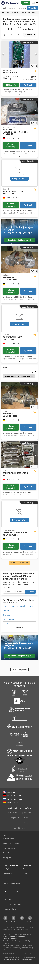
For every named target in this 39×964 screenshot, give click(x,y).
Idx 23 (5, 624)
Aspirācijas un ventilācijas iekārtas (19, 376)
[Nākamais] (36, 54)
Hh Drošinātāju (9, 619)
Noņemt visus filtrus (13, 35)
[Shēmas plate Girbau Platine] (19, 54)
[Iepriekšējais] (3, 54)
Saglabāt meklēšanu (20, 563)
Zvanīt (29, 85)
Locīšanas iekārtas (14, 813)
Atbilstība (28, 29)
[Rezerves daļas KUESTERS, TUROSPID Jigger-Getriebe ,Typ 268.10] (19, 111)
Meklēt (33, 8)
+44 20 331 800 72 (14, 792)
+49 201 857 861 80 (14, 799)
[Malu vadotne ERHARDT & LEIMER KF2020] (19, 259)
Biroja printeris (14, 823)
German (6, 615)
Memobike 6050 (19, 828)
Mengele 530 (14, 818)
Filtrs (11, 29)
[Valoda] (33, 3)
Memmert (27, 813)
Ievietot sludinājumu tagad (19, 240)
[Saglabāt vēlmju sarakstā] (34, 70)
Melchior (26, 818)
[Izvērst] (19, 94)
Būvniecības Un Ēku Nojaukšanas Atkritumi (20, 606)
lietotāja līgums (27, 959)
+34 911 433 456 (13, 802)
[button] (37, 3)
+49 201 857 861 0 (14, 796)
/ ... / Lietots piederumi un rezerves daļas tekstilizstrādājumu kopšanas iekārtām (21, 12)
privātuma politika (13, 959)
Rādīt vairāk (20, 627)
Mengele (27, 823)
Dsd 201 (6, 610)
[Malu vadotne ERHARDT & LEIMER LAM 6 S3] (19, 454)
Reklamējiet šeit (20, 669)
